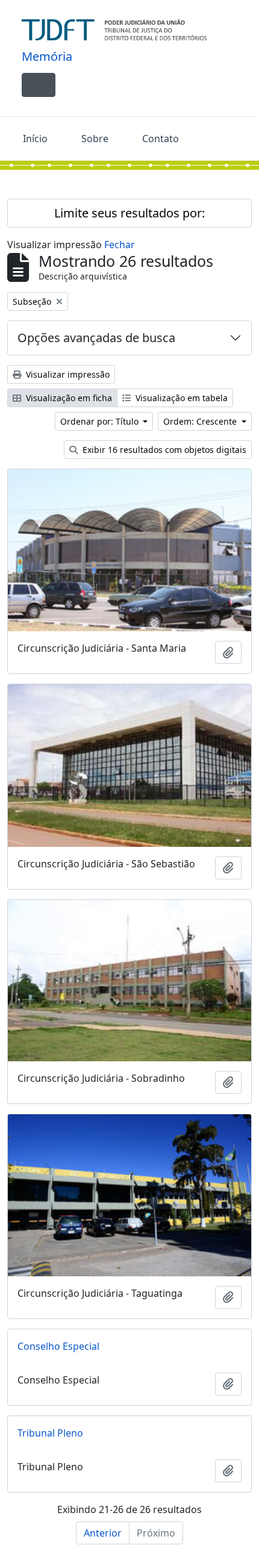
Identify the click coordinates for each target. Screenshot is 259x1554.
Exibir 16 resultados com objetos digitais (163, 449)
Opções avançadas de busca (96, 337)
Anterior (103, 1533)
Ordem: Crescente (201, 421)
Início (35, 138)
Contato (160, 138)
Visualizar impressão (66, 374)
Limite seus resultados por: (129, 213)
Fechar (119, 244)
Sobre (94, 138)
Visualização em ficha (67, 398)
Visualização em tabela (180, 398)
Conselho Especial (58, 1346)
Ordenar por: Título (100, 421)
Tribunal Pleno (50, 1433)
